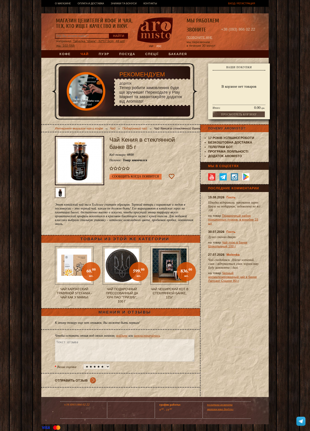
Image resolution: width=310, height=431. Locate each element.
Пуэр (104, 54)
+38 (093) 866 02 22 (238, 29)
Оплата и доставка (91, 3)
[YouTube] (211, 176)
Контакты (150, 3)
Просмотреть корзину (239, 114)
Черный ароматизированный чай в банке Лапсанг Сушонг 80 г (232, 276)
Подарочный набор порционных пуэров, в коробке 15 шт (233, 219)
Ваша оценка (66, 366)
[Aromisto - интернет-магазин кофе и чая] (155, 31)
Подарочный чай (134, 128)
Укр (151, 46)
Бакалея (178, 54)
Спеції (152, 54)
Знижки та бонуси (124, 3)
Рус (159, 46)
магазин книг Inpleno (220, 409)
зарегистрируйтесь (147, 335)
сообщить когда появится (135, 176)
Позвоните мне (199, 37)
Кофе (65, 54)
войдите (122, 335)
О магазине (63, 3)
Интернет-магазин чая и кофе (79, 128)
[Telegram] (223, 176)
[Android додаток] (245, 176)
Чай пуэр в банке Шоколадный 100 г (227, 244)
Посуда (127, 54)
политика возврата (220, 404)
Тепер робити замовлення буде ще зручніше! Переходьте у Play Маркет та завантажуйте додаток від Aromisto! (150, 93)
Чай (85, 54)
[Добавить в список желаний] (171, 176)
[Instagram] (234, 176)
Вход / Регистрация (241, 3)
